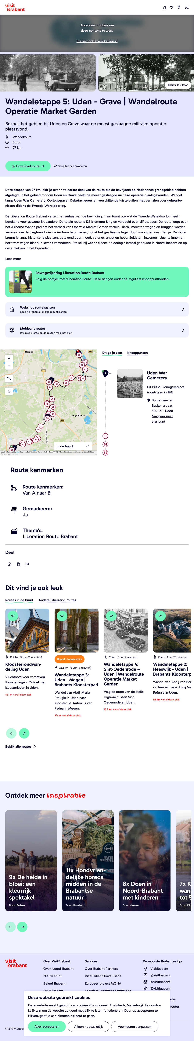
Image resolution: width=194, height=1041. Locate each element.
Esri (17, 452)
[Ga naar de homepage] (17, 7)
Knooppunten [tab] (137, 353)
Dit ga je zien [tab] (112, 353)
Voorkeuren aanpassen (135, 1027)
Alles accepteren (46, 1026)
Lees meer (13, 259)
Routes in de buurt (19, 600)
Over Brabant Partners (101, 969)
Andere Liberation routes (57, 600)
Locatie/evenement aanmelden (108, 991)
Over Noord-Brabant (58, 969)
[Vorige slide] (11, 733)
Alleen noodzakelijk (88, 1027)
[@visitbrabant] (145, 975)
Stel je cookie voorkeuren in (97, 41)
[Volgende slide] (24, 733)
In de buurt (64, 446)
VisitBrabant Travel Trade (103, 976)
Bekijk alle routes (18, 746)
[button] (23, 445)
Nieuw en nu (52, 976)
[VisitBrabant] (145, 968)
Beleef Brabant (54, 983)
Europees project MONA (103, 983)
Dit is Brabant (53, 991)
